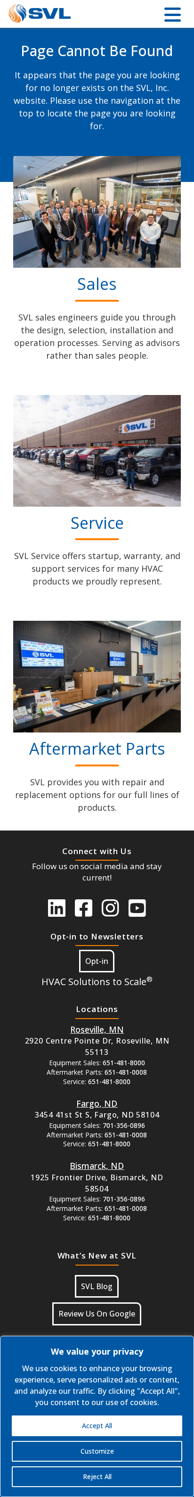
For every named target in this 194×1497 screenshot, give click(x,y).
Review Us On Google (96, 1313)
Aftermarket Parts (97, 748)
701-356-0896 (124, 1125)
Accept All (97, 1425)
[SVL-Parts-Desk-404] (97, 676)
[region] (97, 1416)
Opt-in (96, 961)
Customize (97, 1451)
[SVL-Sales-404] (97, 212)
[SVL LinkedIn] (56, 907)
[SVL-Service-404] (97, 451)
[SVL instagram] (110, 907)
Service (97, 523)
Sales (97, 284)
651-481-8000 (124, 1062)
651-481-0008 (126, 1072)
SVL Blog (97, 1286)
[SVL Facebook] (83, 907)
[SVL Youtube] (137, 907)
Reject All (97, 1476)
